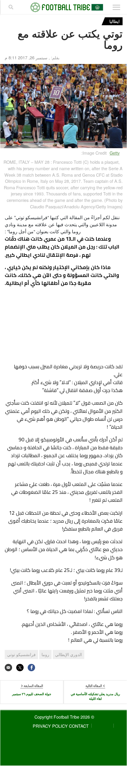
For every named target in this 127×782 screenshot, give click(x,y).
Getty (115, 153)
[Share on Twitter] (20, 668)
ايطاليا (114, 21)
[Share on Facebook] (31, 668)
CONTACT (79, 726)
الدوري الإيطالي (68, 654)
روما (45, 654)
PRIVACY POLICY (50, 726)
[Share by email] (8, 668)
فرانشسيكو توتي (21, 654)
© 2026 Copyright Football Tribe (64, 717)
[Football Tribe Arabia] (64, 7)
